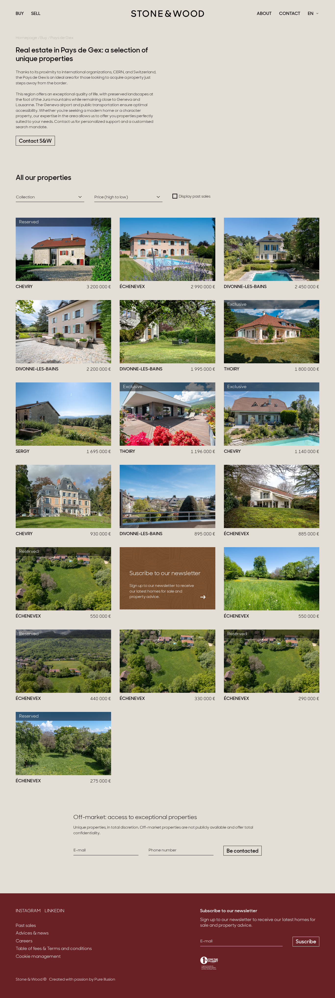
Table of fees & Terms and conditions (54, 949)
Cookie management (38, 957)
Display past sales (194, 197)
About (264, 14)
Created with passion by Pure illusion (82, 980)
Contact (289, 14)
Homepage (26, 38)
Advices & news (32, 933)
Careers (24, 941)
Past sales (26, 926)
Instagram (28, 911)
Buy (20, 14)
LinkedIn (54, 911)
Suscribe (306, 942)
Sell (35, 14)
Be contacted (242, 851)
